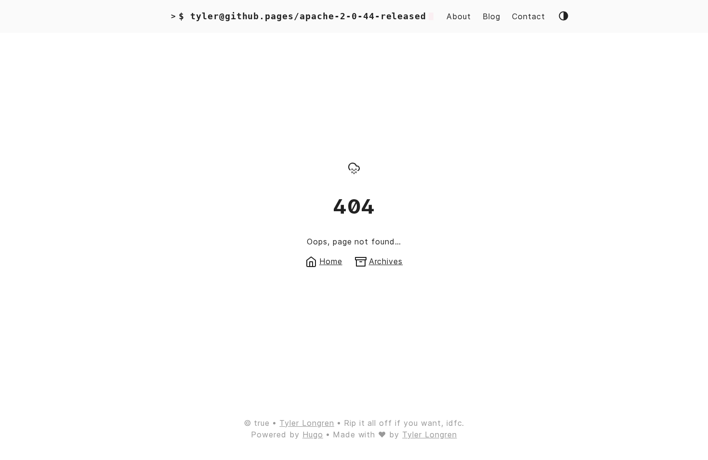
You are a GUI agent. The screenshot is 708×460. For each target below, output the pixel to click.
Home (330, 261)
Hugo (312, 434)
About (458, 16)
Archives (386, 261)
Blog (491, 16)
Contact (528, 16)
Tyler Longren (306, 423)
